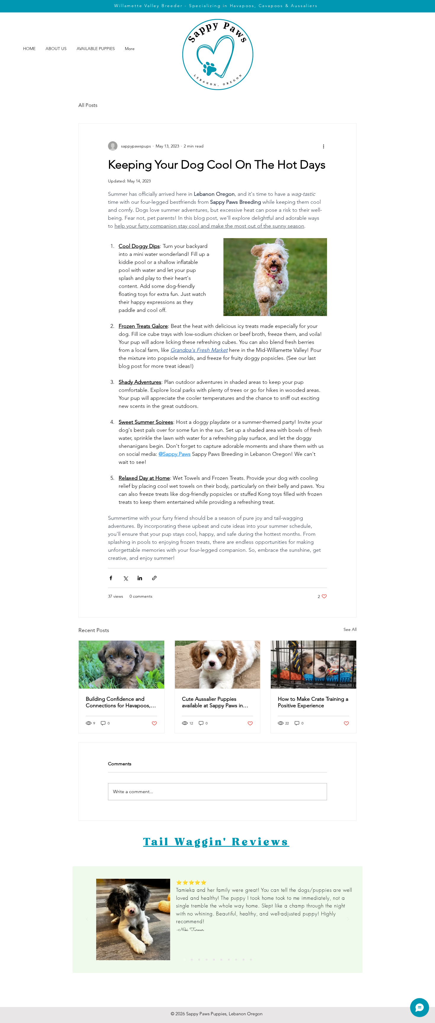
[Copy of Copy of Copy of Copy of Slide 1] (251, 960)
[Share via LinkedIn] (140, 578)
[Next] (348, 919)
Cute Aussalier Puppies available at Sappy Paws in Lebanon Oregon (212, 702)
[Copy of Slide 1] (192, 960)
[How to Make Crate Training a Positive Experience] (313, 665)
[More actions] (323, 146)
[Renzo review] (199, 960)
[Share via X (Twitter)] (125, 578)
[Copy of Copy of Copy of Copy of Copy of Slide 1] (184, 960)
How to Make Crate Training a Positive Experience (313, 702)
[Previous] (87, 919)
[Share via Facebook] (111, 578)
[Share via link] (154, 578)
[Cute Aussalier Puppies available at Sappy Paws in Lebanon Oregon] (217, 665)
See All (350, 629)
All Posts (87, 105)
